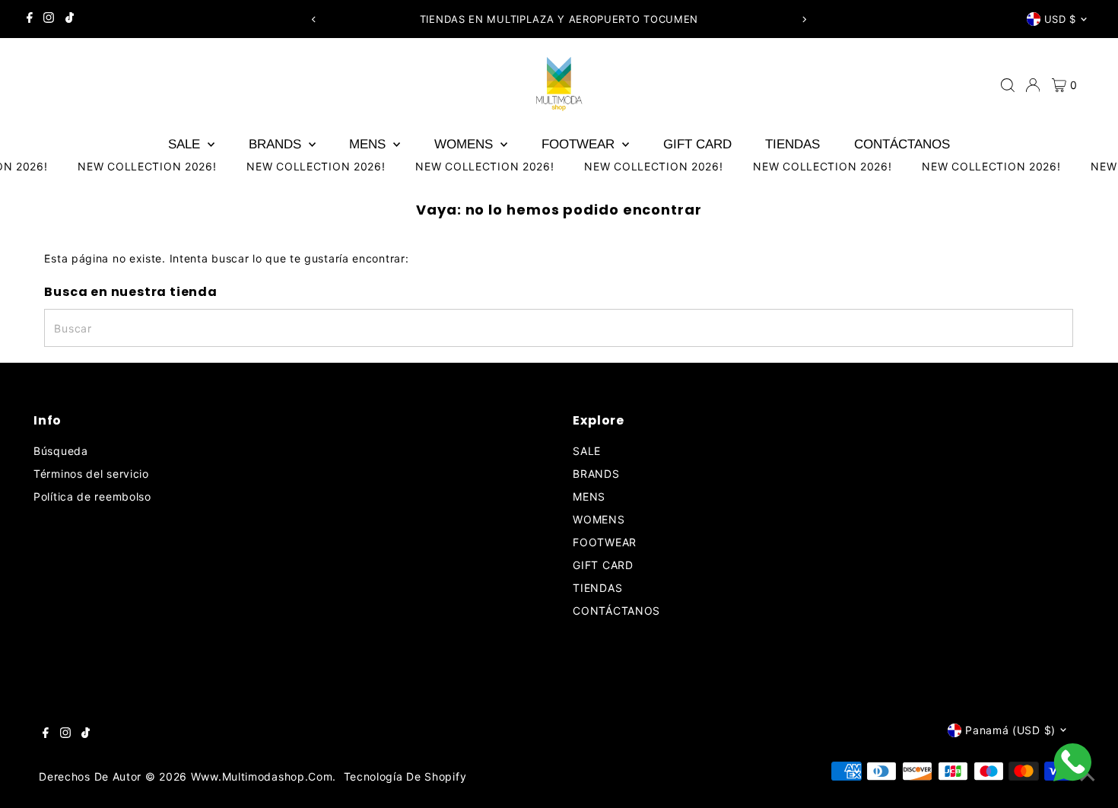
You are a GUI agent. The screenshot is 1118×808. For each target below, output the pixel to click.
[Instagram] (49, 19)
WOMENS (465, 144)
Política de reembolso (92, 496)
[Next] (804, 19)
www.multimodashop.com (262, 776)
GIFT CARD (697, 144)
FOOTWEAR (580, 144)
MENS (369, 144)
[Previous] (314, 19)
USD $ (1060, 19)
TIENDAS (792, 144)
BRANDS (277, 144)
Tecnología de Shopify (405, 776)
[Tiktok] (70, 19)
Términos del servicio (91, 473)
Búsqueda (60, 450)
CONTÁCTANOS (902, 144)
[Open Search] (1008, 85)
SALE (186, 144)
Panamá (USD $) (1010, 730)
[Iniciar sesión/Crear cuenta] (1033, 85)
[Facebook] (30, 19)
